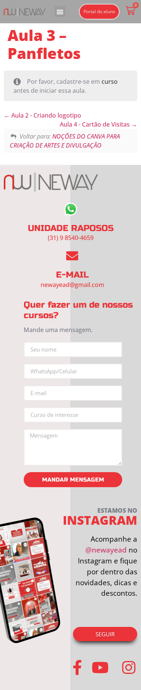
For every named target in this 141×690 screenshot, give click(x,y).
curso (110, 81)
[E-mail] (72, 256)
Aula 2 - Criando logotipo (45, 115)
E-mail (72, 275)
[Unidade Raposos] (70, 209)
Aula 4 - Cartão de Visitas (95, 124)
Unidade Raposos (71, 228)
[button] (60, 11)
